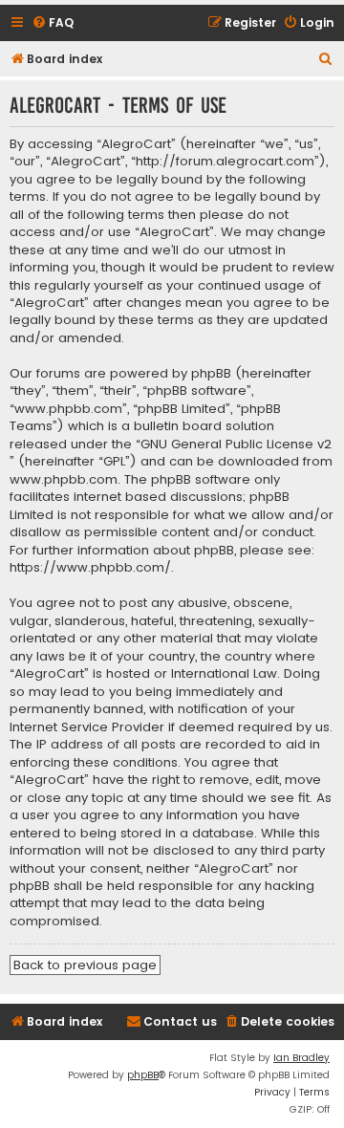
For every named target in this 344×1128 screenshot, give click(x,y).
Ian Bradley (301, 1058)
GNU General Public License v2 (236, 444)
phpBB (143, 1075)
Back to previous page (85, 965)
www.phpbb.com (64, 479)
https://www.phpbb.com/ (90, 567)
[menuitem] (53, 23)
